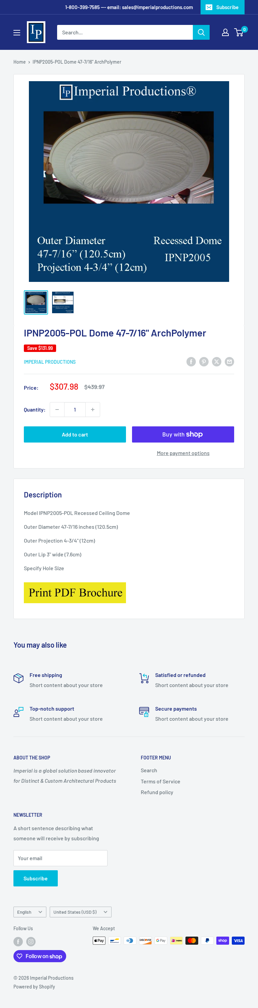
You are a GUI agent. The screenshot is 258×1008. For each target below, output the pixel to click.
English (24, 912)
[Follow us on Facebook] (18, 941)
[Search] (201, 32)
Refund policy (157, 792)
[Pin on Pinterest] (204, 361)
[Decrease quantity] (57, 409)
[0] (239, 32)
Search (149, 770)
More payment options (183, 453)
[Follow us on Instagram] (31, 941)
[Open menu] (16, 32)
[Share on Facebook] (191, 361)
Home (19, 62)
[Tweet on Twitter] (216, 361)
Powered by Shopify (34, 986)
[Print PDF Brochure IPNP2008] (75, 582)
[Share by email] (229, 361)
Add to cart (75, 434)
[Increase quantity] (93, 409)
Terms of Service (160, 781)
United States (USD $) (74, 912)
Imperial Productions (50, 362)
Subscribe (227, 7)
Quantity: (35, 409)
